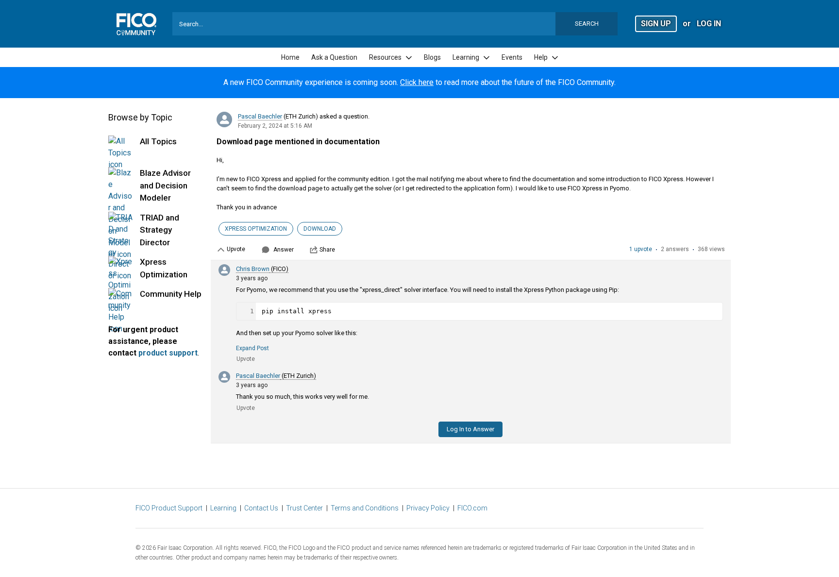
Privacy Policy (428, 508)
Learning (223, 508)
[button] (656, 23)
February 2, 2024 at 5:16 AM (275, 125)
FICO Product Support (168, 508)
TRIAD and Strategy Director (159, 230)
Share (327, 249)
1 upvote (640, 249)
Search (587, 23)
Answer (283, 249)
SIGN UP (656, 23)
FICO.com (472, 508)
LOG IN (709, 23)
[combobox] (395, 23)
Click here (417, 82)
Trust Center (304, 508)
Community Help (170, 294)
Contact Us (261, 508)
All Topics (158, 141)
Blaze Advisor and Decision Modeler (165, 185)
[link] (290, 57)
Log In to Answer (470, 429)
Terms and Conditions (365, 508)
